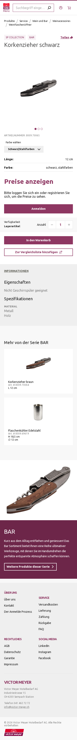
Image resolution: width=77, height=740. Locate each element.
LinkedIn (44, 646)
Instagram (45, 652)
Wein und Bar (40, 21)
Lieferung (45, 610)
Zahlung (44, 616)
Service (24, 21)
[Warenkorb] (70, 7)
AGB (7, 646)
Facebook (45, 658)
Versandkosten (48, 604)
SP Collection (15, 37)
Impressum (11, 664)
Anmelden (38, 208)
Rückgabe (45, 623)
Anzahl (41, 224)
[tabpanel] (36, 297)
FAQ (41, 629)
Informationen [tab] (16, 271)
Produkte (9, 21)
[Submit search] (49, 8)
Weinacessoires (61, 21)
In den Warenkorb (38, 240)
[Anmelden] (61, 7)
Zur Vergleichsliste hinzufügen (36, 252)
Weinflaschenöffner (20, 24)
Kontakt (9, 605)
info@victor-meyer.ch (16, 707)
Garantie (9, 658)
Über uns (10, 599)
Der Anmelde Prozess (18, 611)
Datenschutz (12, 652)
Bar (31, 37)
